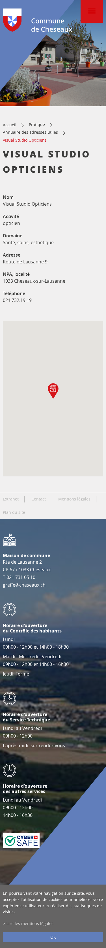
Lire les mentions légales (30, 923)
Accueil (9, 124)
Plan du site (14, 512)
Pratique (37, 124)
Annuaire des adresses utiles (30, 132)
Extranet (11, 499)
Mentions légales (74, 499)
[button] (53, 391)
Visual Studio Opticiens (25, 140)
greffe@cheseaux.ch (24, 585)
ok (53, 937)
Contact (38, 499)
